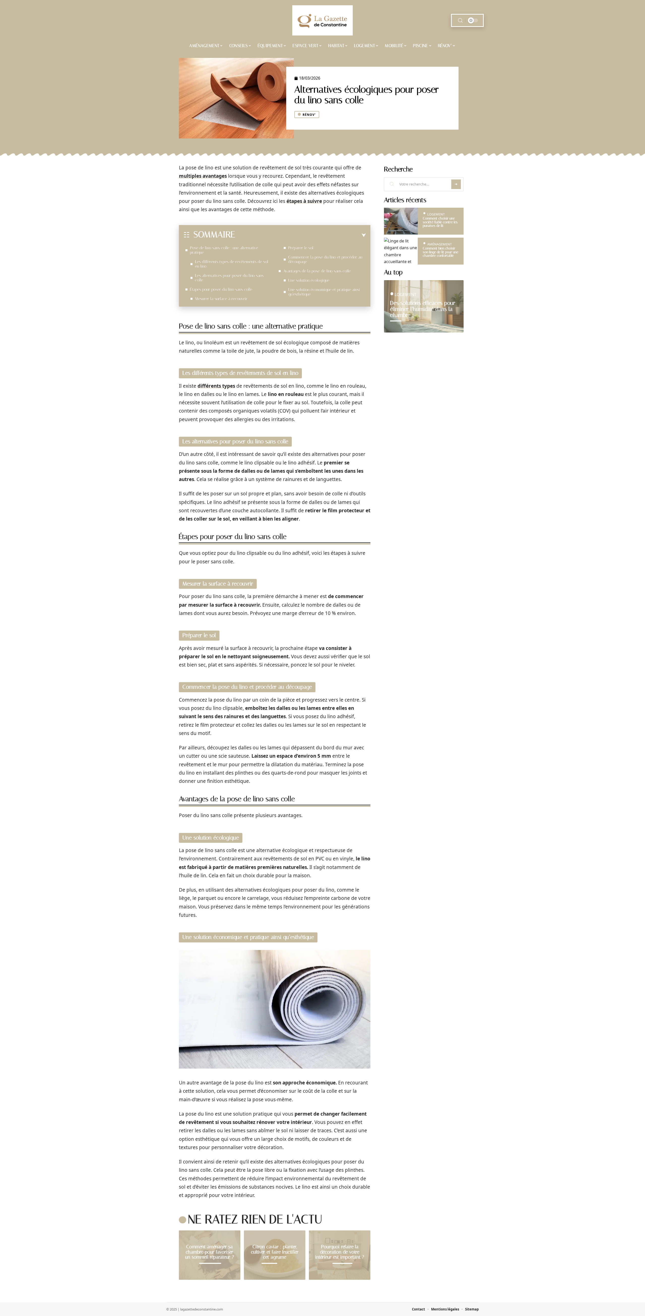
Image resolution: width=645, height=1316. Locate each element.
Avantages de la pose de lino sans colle (317, 271)
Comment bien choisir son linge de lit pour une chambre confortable (440, 252)
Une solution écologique (308, 280)
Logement (436, 214)
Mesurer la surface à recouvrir (221, 298)
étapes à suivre (304, 201)
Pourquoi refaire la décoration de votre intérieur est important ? (339, 1252)
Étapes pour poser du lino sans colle (221, 289)
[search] (460, 20)
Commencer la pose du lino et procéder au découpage (325, 259)
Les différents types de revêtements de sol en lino (231, 264)
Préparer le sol (300, 247)
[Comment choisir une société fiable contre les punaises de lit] (401, 221)
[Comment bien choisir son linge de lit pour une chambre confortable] (401, 251)
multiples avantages (203, 176)
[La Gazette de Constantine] (322, 20)
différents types (216, 386)
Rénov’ (309, 115)
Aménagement (439, 244)
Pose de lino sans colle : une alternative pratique (224, 250)
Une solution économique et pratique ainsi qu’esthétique (324, 292)
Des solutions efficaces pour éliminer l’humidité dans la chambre (422, 309)
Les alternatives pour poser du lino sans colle (229, 277)
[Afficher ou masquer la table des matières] (300, 235)
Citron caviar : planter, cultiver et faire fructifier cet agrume (275, 1252)
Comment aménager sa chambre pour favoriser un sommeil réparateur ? (209, 1252)
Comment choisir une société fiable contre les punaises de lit (440, 222)
